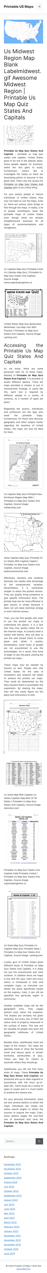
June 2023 (9, 1209)
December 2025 (12, 1164)
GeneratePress (24, 1269)
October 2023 (11, 1191)
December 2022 (12, 1235)
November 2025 (12, 1169)
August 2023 (10, 1200)
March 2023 (10, 1222)
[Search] (39, 1141)
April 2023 (9, 1218)
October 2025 (11, 1173)
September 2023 (13, 1195)
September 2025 (13, 1177)
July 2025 (9, 1186)
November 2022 (12, 1240)
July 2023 (9, 1204)
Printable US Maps (18, 7)
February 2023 (11, 1227)
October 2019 (11, 1249)
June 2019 (9, 1253)
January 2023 (11, 1231)
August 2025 (10, 1182)
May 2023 (9, 1213)
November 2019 (12, 1244)
